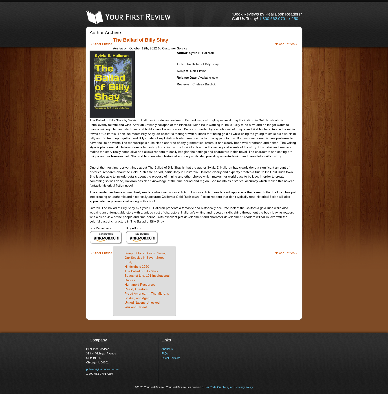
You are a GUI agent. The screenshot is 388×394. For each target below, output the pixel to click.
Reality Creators (136, 289)
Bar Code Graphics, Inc (219, 387)
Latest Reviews (170, 358)
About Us (167, 349)
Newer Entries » (286, 44)
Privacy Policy (244, 387)
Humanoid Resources (140, 284)
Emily (128, 262)
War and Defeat (136, 307)
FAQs (164, 353)
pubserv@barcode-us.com (102, 369)
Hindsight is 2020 (137, 266)
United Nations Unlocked (142, 302)
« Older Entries (101, 44)
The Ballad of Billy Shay (140, 40)
